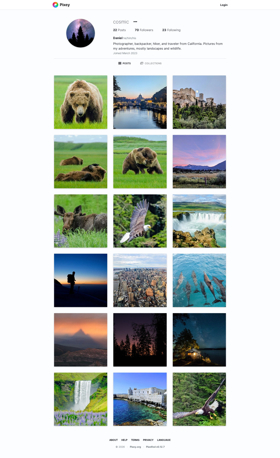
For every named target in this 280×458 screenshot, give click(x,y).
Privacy (148, 440)
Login (224, 4)
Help (124, 440)
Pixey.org (135, 446)
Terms (135, 440)
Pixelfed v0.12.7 (155, 446)
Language (164, 440)
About (113, 440)
